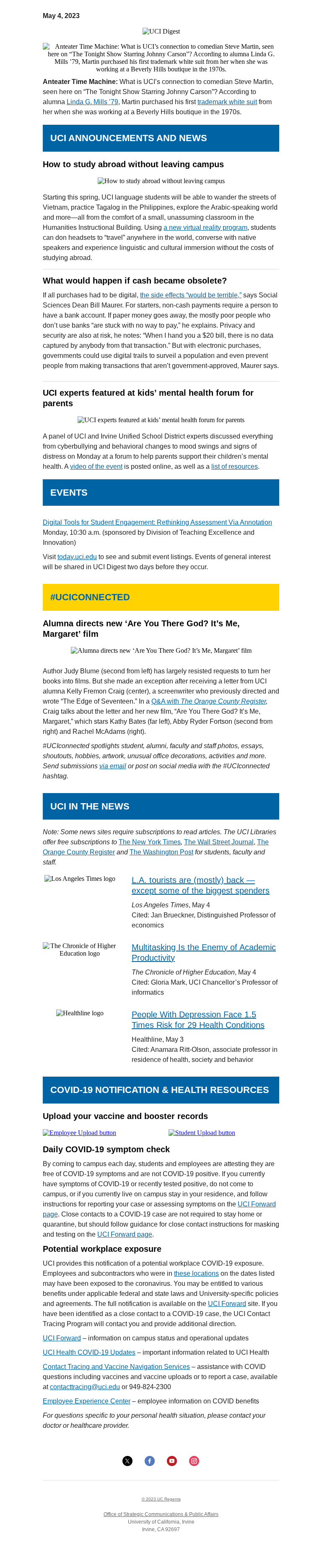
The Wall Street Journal (219, 842)
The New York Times (150, 842)
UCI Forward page (124, 1234)
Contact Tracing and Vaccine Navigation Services (116, 1366)
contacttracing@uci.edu (85, 1386)
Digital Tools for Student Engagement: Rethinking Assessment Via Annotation (157, 522)
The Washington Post (161, 852)
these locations (196, 1273)
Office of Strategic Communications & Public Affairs (161, 1514)
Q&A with (208, 701)
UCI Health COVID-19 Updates (89, 1352)
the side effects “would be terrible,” (191, 295)
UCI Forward (227, 1303)
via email (112, 766)
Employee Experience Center (86, 1401)
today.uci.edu (77, 556)
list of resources (234, 466)
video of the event (96, 466)
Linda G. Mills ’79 (92, 101)
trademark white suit (227, 101)
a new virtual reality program (205, 227)
